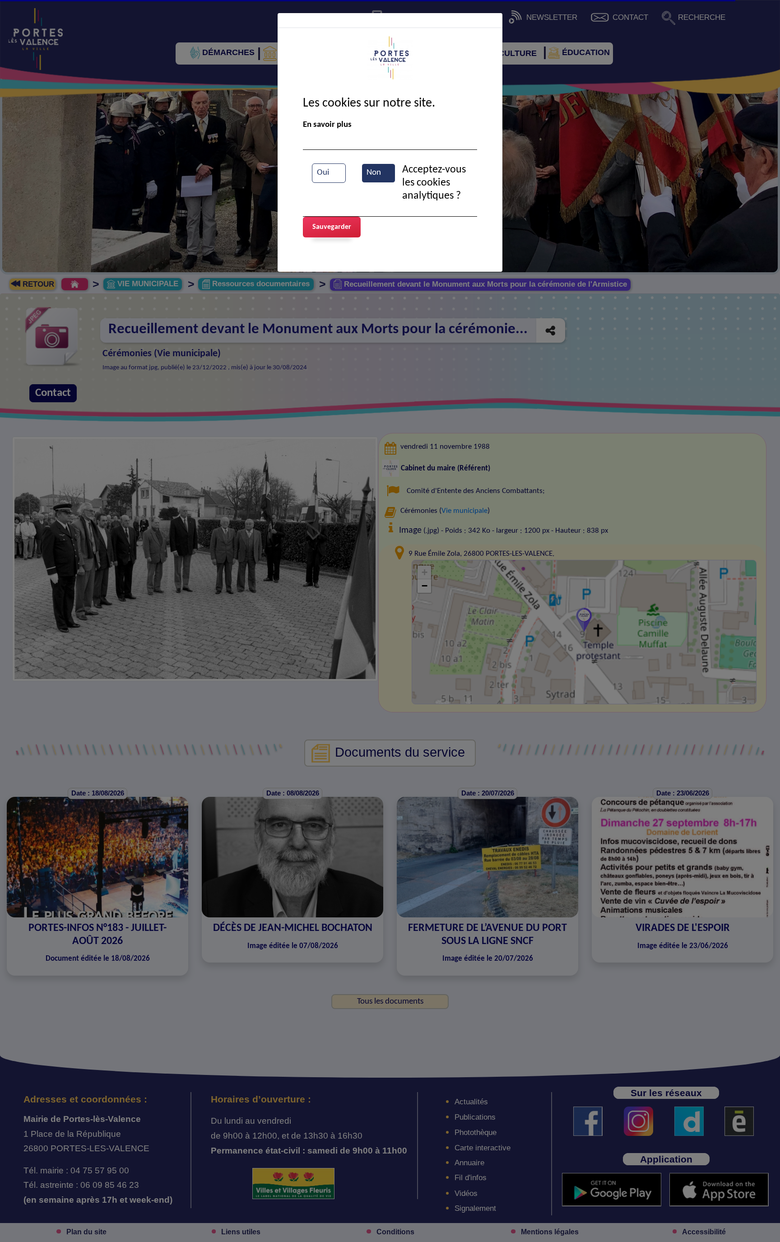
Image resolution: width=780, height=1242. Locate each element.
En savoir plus (327, 125)
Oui (323, 172)
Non (374, 172)
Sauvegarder (331, 227)
